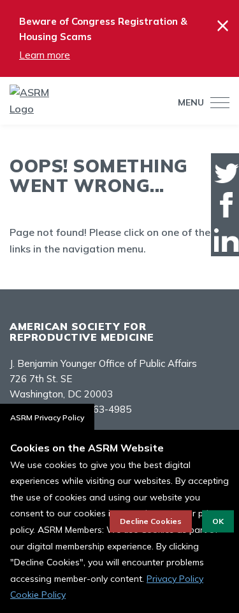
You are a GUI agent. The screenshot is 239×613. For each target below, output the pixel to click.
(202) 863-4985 (96, 409)
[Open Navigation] (216, 103)
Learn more (44, 55)
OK (218, 521)
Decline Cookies (151, 521)
